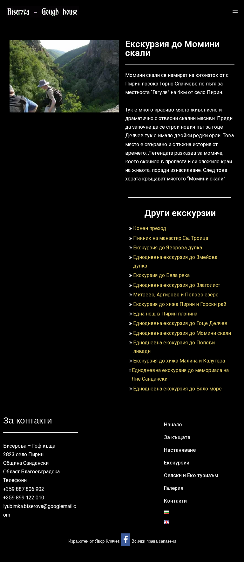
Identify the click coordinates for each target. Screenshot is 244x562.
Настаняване (180, 450)
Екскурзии (176, 463)
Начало (173, 425)
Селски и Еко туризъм (191, 475)
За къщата (177, 437)
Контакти (175, 501)
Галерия (173, 488)
